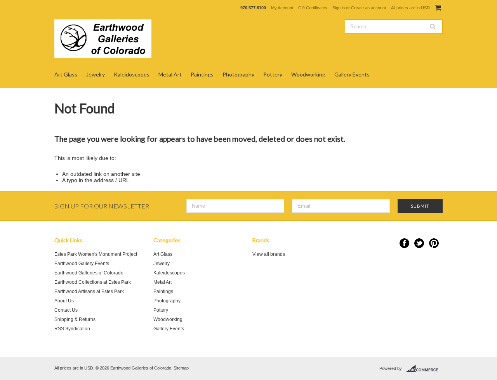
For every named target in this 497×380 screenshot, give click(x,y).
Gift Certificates (312, 7)
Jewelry (95, 74)
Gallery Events (352, 74)
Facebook (404, 243)
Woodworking (308, 74)
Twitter (419, 243)
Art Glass (65, 74)
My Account (282, 7)
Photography (238, 74)
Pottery (272, 74)
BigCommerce (424, 368)
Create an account (368, 7)
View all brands (268, 254)
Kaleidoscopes (131, 74)
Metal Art (170, 74)
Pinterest (434, 243)
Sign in (338, 7)
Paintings (202, 74)
